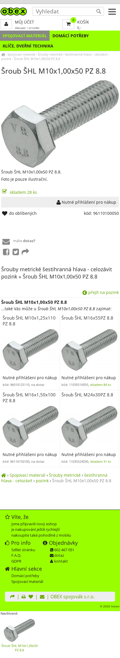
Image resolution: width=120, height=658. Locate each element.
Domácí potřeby (70, 35)
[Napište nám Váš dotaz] (42, 597)
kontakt (61, 561)
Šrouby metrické (50, 54)
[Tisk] (24, 597)
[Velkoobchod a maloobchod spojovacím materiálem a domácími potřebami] (3, 54)
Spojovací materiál (25, 35)
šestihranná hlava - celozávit (86, 54)
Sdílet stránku (23, 549)
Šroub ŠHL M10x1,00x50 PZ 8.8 (37, 58)
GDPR (16, 561)
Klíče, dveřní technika (28, 46)
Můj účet (24, 22)
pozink (6, 58)
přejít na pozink (103, 292)
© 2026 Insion (109, 606)
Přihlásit (20, 28)
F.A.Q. (16, 555)
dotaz (59, 555)
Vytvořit (34, 28)
